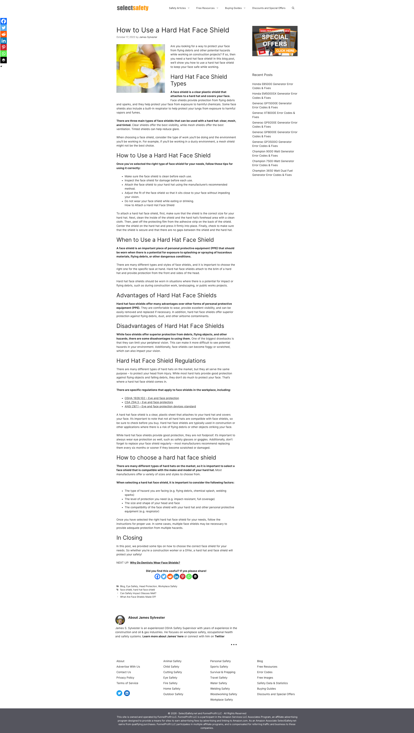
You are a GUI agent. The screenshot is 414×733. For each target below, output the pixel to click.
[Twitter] (164, 576)
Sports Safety (219, 666)
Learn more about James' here (163, 636)
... (233, 642)
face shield (126, 589)
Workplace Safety (167, 586)
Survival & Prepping (222, 672)
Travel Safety (218, 677)
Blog (122, 586)
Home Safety (171, 688)
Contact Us (123, 672)
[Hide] (1, 66)
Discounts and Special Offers (268, 8)
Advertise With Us (128, 666)
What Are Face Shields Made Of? (138, 596)
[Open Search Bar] (293, 8)
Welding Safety (220, 688)
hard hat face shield (144, 589)
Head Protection (148, 586)
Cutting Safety (172, 672)
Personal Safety (220, 661)
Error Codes (264, 672)
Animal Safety (172, 661)
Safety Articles (177, 8)
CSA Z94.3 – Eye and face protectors (149, 402)
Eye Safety (132, 586)
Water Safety (218, 683)
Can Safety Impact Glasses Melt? (138, 593)
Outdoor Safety (173, 694)
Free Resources (205, 8)
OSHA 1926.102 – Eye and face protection (152, 398)
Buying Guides (233, 8)
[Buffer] (195, 576)
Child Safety (171, 666)
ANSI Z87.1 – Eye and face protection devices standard (160, 406)
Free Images (265, 677)
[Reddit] (170, 576)
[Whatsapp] (189, 576)
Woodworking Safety (223, 694)
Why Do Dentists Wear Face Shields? (155, 562)
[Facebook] (157, 576)
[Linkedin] (176, 576)
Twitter (219, 636)
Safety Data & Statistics (272, 683)
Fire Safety (170, 683)
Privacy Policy (125, 677)
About (120, 661)
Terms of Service (127, 683)
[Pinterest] (182, 576)
